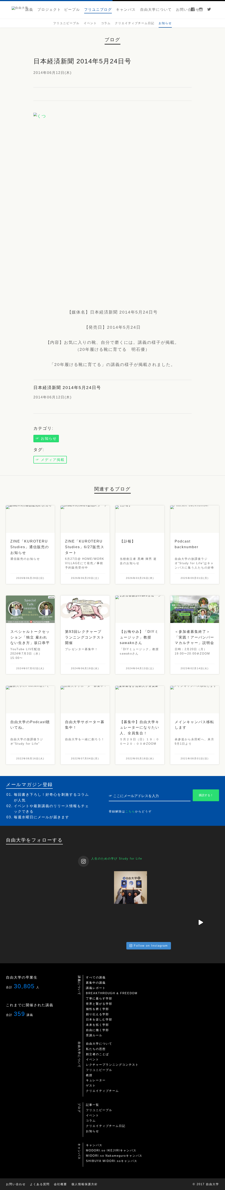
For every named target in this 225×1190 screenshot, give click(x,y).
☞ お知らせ (46, 438)
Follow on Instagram (151, 945)
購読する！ (206, 795)
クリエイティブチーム (102, 1090)
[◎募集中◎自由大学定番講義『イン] (95, 922)
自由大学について (99, 1043)
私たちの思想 (96, 1049)
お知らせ (92, 1131)
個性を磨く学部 (97, 1009)
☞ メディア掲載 (50, 460)
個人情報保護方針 (84, 1184)
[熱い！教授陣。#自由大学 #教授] (130, 887)
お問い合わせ (16, 1184)
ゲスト (91, 1085)
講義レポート (96, 988)
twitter (209, 9)
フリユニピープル (99, 1070)
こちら (130, 811)
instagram (201, 9)
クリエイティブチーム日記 (105, 1126)
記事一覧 (92, 1104)
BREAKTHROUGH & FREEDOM (112, 993)
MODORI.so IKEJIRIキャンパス (111, 1150)
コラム (91, 1120)
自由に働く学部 (97, 1030)
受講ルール (94, 1035)
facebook (192, 9)
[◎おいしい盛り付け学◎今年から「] (165, 922)
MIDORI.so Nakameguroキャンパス (114, 1155)
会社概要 (60, 1184)
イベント (92, 1059)
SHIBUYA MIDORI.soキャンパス (111, 1161)
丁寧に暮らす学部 (99, 998)
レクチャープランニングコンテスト (112, 1064)
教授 (89, 1075)
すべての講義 (96, 977)
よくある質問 (40, 1184)
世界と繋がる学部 (99, 1003)
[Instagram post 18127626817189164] (200, 887)
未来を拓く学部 (97, 1024)
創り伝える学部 (97, 1014)
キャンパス (94, 1145)
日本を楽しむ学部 (99, 1019)
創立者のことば (97, 1054)
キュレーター (96, 1080)
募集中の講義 (96, 982)
